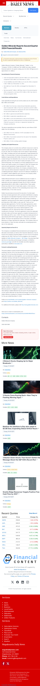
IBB (8, 376)
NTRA (21, 376)
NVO (25, 376)
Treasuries (6, 41)
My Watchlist (22, 16)
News (12, 37)
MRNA (17, 376)
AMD (3, 526)
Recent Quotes (7, 16)
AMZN (4, 520)
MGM (16, 407)
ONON (15, 472)
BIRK (9, 472)
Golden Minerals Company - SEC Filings (17, 238)
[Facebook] (17, 582)
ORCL (3, 545)
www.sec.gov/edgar (7, 241)
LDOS (12, 407)
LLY (11, 376)
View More (32, 513)
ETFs (25, 28)
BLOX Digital (19, 681)
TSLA (3, 548)
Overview (6, 37)
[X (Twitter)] (12, 582)
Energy (8, 503)
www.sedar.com (18, 243)
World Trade (14, 469)
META (3, 536)
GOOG (4, 532)
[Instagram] (27, 582)
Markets (6, 28)
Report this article (8, 337)
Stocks (17, 28)
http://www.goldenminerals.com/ (29, 304)
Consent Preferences (9, 685)
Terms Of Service (23, 576)
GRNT (9, 507)
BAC (3, 529)
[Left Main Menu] (4, 3)
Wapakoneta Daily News (23, 672)
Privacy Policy (20, 675)
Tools (5, 33)
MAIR (9, 438)
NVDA (4, 542)
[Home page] (22, 3)
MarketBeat (7, 369)
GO (11, 472)
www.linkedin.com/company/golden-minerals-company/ (22, 299)
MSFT (3, 539)
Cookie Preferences (22, 677)
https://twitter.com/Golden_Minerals (13, 301)
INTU (9, 407)
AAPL (3, 523)
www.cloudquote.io (20, 569)
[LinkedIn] (22, 582)
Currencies (18, 37)
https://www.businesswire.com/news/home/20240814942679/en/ (18, 313)
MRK (14, 376)
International (27, 37)
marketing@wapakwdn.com (16, 658)
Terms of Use (13, 675)
